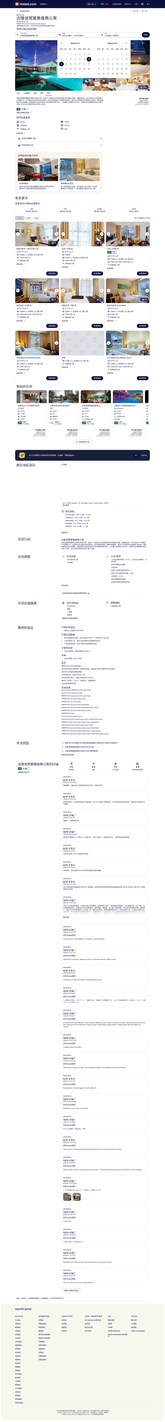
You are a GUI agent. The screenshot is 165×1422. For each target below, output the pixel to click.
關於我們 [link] (133, 1320)
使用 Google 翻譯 (69, 935)
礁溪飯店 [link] (18, 1327)
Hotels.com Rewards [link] (138, 1331)
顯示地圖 (66, 505)
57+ (144, 87)
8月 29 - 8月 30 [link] (65, 211)
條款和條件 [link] (111, 1320)
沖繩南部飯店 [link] (42, 1356)
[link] (144, 11)
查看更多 (64, 532)
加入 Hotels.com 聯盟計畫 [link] (93, 1320)
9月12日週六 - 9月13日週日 (73, 35)
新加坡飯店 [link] (18, 1399)
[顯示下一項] (148, 414)
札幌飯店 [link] (18, 1392)
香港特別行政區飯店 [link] (44, 1338)
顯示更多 (65, 585)
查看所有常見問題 (67, 755)
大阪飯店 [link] (18, 1331)
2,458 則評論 (22, 772)
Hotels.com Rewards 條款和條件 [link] (117, 1335)
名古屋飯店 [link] (18, 1388)
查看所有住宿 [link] (24, 11)
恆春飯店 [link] (18, 1363)
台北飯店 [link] (18, 1320)
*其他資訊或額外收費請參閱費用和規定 (74, 593)
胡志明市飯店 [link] (19, 1402)
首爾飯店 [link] (18, 1366)
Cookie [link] (110, 1327)
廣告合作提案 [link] (89, 1327)
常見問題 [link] (64, 1323)
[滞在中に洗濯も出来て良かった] (77, 1197)
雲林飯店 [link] (41, 1352)
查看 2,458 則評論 (22, 112)
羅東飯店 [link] (18, 1359)
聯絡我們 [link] (64, 1327)
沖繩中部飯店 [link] (42, 1345)
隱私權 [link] (110, 1323)
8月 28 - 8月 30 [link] (99, 211)
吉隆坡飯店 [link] (44, 1298)
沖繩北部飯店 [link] (42, 1359)
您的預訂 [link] (64, 1320)
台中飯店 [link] (18, 1338)
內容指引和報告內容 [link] (114, 1331)
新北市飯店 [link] (18, 1374)
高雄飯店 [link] (18, 1323)
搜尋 (146, 35)
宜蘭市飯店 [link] (18, 1345)
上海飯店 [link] (18, 1381)
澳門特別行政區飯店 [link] (44, 1334)
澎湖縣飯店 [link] (41, 1341)
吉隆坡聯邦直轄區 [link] (34, 1298)
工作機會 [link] (133, 1323)
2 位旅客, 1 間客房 (111, 35)
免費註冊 (144, 455)
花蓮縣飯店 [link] (41, 1349)
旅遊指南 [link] (133, 1327)
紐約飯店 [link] (18, 1384)
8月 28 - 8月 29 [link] (31, 211)
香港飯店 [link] (18, 1356)
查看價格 (52, 273)
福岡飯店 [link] (18, 1370)
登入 (148, 4)
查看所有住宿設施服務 (70, 618)
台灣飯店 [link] (41, 1320)
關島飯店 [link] (41, 1331)
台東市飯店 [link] (18, 1341)
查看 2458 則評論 (71, 1290)
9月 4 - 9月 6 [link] (133, 211)
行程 (136, 4)
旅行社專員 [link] (88, 1331)
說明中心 (128, 4)
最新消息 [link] (87, 1323)
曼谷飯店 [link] (18, 1377)
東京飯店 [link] (18, 1352)
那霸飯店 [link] (18, 1395)
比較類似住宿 (84, 442)
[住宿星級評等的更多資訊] (27, 21)
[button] (70, 54)
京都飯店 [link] (18, 1349)
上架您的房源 (116, 4)
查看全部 (19, 133)
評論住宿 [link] (64, 1331)
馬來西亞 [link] (24, 1298)
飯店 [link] (17, 1298)
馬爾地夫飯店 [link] (42, 1323)
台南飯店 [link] (18, 1334)
